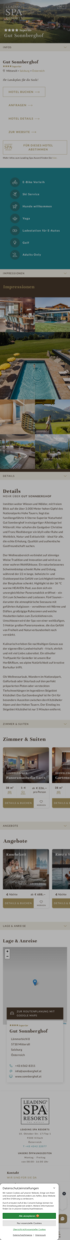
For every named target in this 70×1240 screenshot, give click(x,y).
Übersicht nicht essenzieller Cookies (29, 1229)
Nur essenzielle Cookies (29, 1223)
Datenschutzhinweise (22, 1235)
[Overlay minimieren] (54, 1188)
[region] (29, 1201)
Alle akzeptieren (27, 1216)
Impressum (40, 1235)
